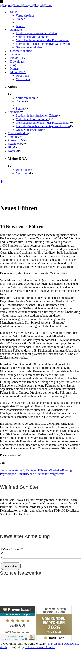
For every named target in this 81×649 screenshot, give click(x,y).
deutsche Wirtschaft (12, 470)
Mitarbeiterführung (60, 470)
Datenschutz (71, 643)
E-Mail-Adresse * (12, 549)
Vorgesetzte (57, 474)
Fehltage (31, 470)
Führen (42, 470)
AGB (3, 647)
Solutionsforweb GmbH (40, 647)
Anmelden (11, 566)
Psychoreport (8, 474)
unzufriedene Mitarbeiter (33, 474)
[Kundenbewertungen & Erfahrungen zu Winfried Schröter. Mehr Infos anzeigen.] (17, 640)
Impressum (54, 643)
